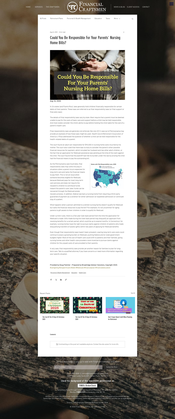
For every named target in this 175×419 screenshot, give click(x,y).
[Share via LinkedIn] (61, 280)
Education (98, 19)
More (116, 19)
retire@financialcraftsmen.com (95, 374)
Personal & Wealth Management (79, 19)
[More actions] (124, 32)
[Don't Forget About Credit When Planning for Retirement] (120, 305)
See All (133, 293)
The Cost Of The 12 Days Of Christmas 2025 (53, 318)
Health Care (82, 273)
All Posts (43, 19)
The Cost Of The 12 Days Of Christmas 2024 (86, 318)
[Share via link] (66, 280)
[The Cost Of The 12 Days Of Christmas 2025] (54, 305)
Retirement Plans (56, 19)
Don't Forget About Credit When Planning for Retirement (120, 318)
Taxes (108, 19)
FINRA (79, 392)
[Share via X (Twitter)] (56, 280)
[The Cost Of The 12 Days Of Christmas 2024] (87, 305)
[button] (171, 4)
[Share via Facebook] (51, 280)
